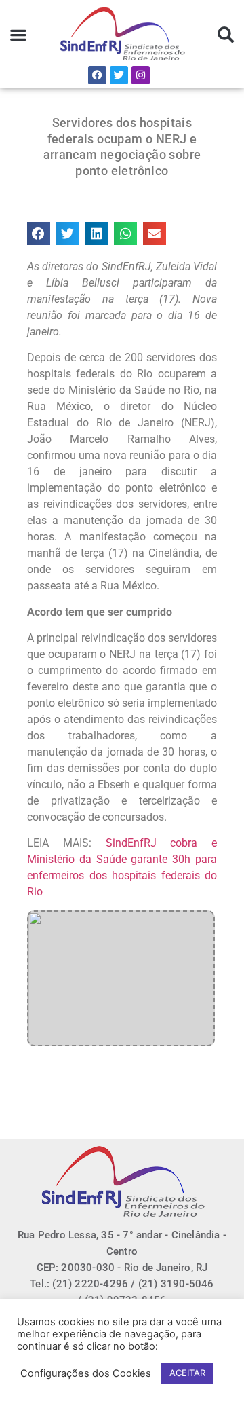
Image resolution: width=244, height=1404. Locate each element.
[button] (18, 35)
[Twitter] (119, 75)
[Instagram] (140, 75)
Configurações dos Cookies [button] (85, 1373)
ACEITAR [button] (187, 1372)
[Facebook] (97, 75)
